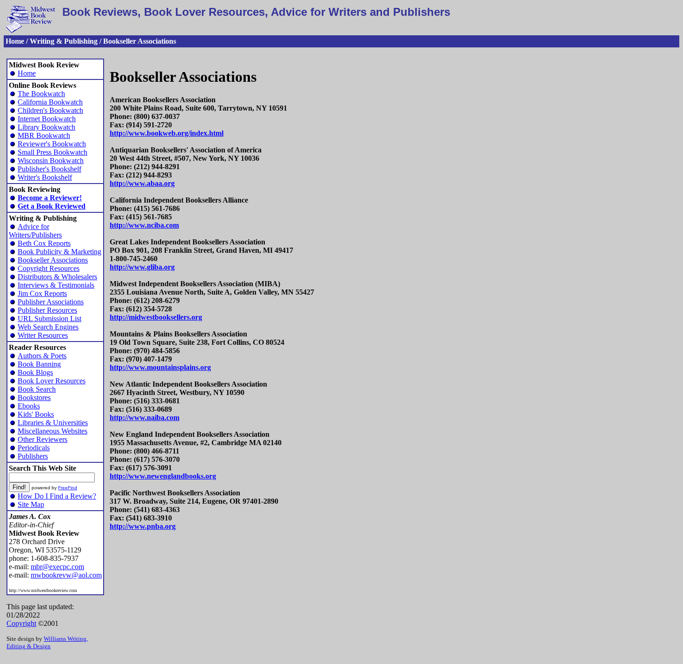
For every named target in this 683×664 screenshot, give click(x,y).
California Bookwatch (50, 102)
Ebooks (29, 406)
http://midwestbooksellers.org (156, 317)
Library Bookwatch (46, 127)
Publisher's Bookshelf (49, 169)
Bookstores (34, 397)
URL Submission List (49, 318)
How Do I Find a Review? (57, 496)
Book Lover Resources (51, 381)
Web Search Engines (48, 327)
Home (27, 73)
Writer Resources (43, 335)
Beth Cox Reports (44, 243)
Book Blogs (35, 372)
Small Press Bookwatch (52, 152)
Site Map (31, 504)
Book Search (37, 389)
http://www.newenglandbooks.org (163, 476)
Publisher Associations (51, 302)
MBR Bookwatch (44, 135)
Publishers (33, 456)
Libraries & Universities (53, 423)
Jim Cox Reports (42, 293)
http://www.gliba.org (142, 267)
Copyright (21, 623)
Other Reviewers (42, 439)
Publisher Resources (47, 310)
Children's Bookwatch (50, 110)
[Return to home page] (31, 31)
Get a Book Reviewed (51, 206)
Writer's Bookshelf (45, 177)
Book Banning (39, 364)
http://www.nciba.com (144, 225)
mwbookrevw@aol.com (66, 575)
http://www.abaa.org (142, 183)
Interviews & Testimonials (56, 285)
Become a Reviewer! (50, 198)
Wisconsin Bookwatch (51, 160)
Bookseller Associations (53, 260)
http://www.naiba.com (144, 417)
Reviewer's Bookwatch (52, 144)
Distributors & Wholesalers (57, 277)
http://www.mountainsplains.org (160, 367)
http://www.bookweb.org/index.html (166, 133)
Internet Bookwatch (47, 119)
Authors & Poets (42, 356)
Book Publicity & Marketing (59, 252)
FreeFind (67, 487)
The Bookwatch (41, 94)
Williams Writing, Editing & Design (47, 642)
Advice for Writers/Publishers (35, 231)
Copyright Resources (48, 268)
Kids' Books (36, 414)
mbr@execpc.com (57, 567)
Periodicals (34, 448)
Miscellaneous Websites (52, 431)
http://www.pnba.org (143, 526)
